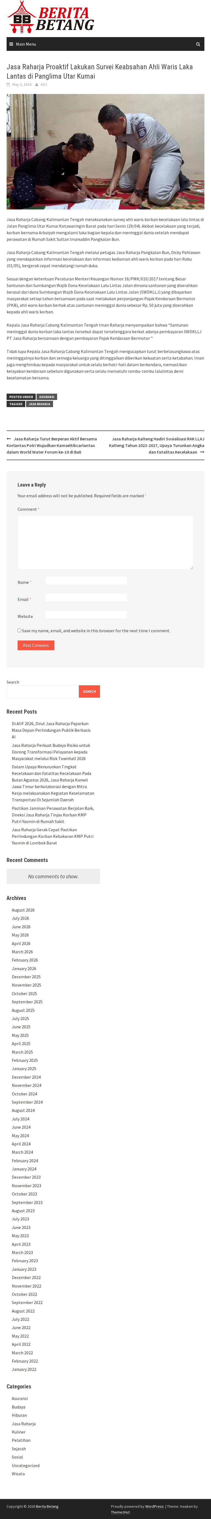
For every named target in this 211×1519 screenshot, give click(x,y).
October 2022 (24, 1294)
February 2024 (25, 1160)
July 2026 (20, 918)
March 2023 (22, 1252)
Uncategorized (26, 1465)
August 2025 (23, 1010)
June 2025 (21, 1026)
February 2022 (25, 1361)
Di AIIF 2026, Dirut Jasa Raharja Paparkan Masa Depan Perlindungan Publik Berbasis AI (51, 730)
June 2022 (21, 1327)
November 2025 (26, 985)
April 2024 (21, 1144)
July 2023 (20, 1219)
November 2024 (26, 1085)
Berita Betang (47, 1506)
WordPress (154, 1506)
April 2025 (21, 1043)
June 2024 (21, 1127)
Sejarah (19, 1448)
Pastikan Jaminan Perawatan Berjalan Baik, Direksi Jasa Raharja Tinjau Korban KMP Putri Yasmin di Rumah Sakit (53, 814)
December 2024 (26, 1077)
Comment (29, 509)
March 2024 (22, 1152)
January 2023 (24, 1269)
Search (13, 682)
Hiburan (19, 1415)
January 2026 (24, 968)
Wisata (18, 1473)
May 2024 (20, 1135)
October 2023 (24, 1194)
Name (25, 582)
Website (25, 616)
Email (24, 599)
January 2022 (24, 1369)
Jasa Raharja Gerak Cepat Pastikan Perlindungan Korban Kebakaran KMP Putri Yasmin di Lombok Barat (52, 836)
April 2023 (21, 1244)
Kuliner (19, 1432)
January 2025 (24, 1068)
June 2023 (21, 1227)
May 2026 (20, 935)
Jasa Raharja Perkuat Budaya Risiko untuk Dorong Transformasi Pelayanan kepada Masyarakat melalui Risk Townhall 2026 (51, 751)
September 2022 (27, 1302)
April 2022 (21, 1344)
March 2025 (22, 1052)
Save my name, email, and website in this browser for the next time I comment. (96, 630)
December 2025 (26, 976)
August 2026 (23, 910)
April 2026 (21, 943)
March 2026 (22, 951)
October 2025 (24, 993)
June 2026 (21, 926)
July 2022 (20, 1319)
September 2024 (27, 1102)
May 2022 (20, 1336)
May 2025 (20, 1035)
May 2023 (20, 1235)
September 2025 (27, 1001)
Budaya (18, 1407)
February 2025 (25, 1060)
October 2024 (24, 1094)
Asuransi (46, 397)
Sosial (17, 1457)
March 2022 (22, 1352)
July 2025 (20, 1018)
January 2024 (24, 1169)
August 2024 (23, 1110)
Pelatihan (21, 1440)
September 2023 (27, 1202)
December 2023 (26, 1177)
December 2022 (26, 1277)
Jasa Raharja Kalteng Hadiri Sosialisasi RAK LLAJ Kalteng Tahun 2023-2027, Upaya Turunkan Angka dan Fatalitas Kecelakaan (156, 445)
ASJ (44, 84)
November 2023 (26, 1185)
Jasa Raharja (39, 404)
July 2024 (20, 1119)
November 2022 (26, 1286)
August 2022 (23, 1311)
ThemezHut (120, 1512)
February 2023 (25, 1260)
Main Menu (26, 44)
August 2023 (23, 1210)
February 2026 (25, 960)
